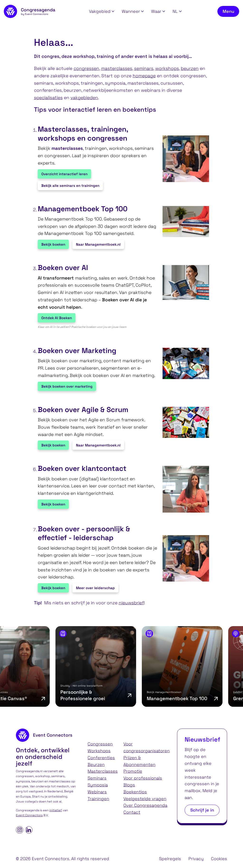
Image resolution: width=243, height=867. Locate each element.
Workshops (99, 750)
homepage (144, 76)
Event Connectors (29, 815)
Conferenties (101, 757)
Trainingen (98, 798)
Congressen (100, 744)
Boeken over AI (63, 267)
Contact (131, 812)
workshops (167, 68)
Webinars (97, 791)
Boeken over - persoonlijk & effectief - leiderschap (84, 533)
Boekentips (135, 791)
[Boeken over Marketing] (183, 363)
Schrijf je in (202, 810)
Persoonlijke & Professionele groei (64, 695)
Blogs (129, 785)
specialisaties (48, 98)
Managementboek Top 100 (82, 208)
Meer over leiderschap (95, 588)
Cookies (219, 858)
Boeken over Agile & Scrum (83, 409)
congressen (86, 68)
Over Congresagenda (145, 805)
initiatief (55, 810)
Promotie (132, 771)
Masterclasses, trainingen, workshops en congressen (83, 133)
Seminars (97, 778)
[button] (101, 11)
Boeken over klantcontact (82, 468)
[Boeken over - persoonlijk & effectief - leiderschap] (183, 558)
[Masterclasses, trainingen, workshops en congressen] (183, 158)
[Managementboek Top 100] (183, 221)
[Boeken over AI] (183, 282)
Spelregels (170, 858)
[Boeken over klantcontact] (183, 489)
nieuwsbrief (131, 603)
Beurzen (96, 764)
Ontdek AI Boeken (56, 318)
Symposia (98, 785)
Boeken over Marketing (77, 350)
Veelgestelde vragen (144, 798)
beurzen (190, 68)
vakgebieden (84, 98)
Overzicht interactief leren (64, 174)
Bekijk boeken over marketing (67, 386)
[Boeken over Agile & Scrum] (183, 422)
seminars (143, 68)
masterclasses (116, 68)
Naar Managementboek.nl (98, 244)
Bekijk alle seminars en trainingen (70, 185)
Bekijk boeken (53, 244)
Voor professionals (142, 778)
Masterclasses (103, 771)
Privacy (196, 858)
